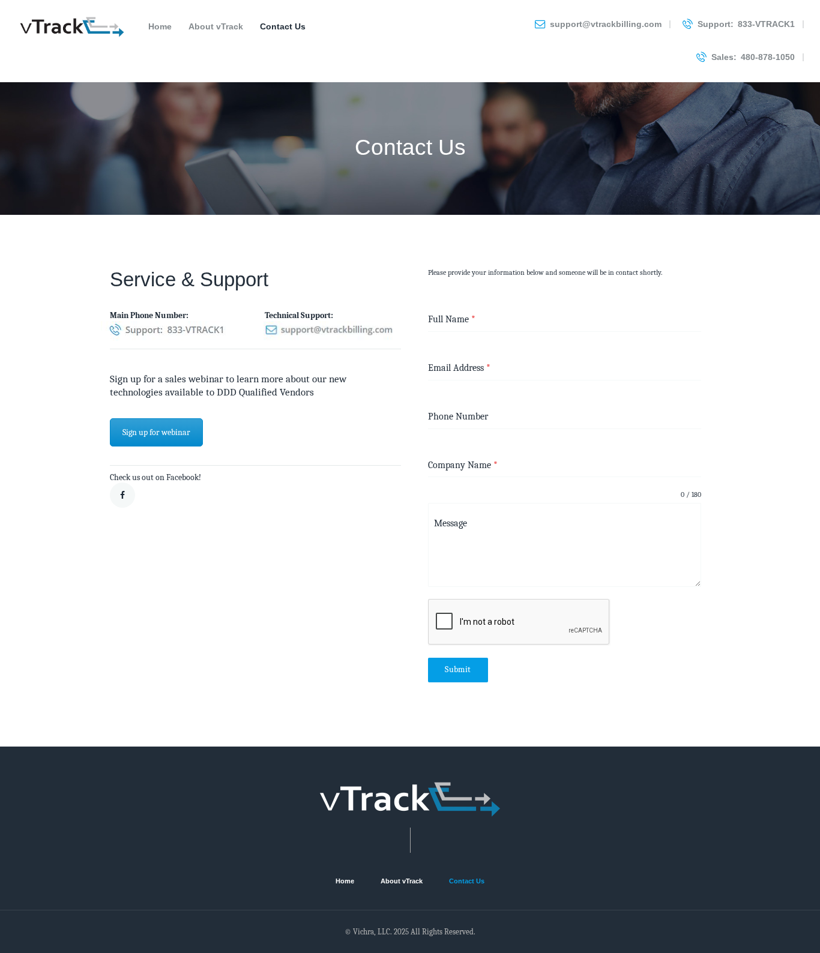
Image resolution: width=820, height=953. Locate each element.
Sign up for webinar (156, 432)
